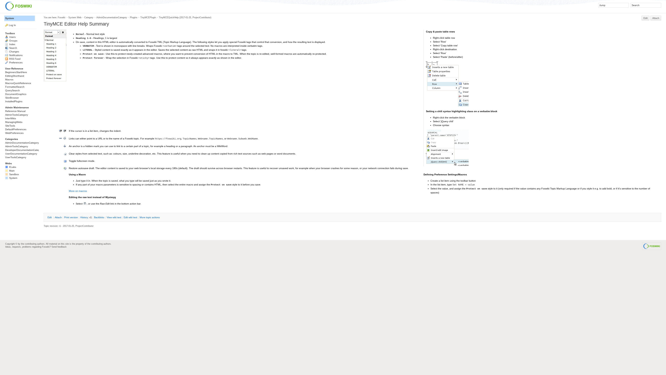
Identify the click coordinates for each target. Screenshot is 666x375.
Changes (13, 51)
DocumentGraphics (15, 94)
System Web (74, 17)
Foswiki (61, 17)
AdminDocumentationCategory (111, 17)
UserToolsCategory (15, 157)
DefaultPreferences (15, 129)
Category (88, 17)
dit (50, 217)
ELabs (12, 167)
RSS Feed (14, 58)
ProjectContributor (202, 17)
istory (84, 217)
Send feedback (59, 246)
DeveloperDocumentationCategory (24, 150)
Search (12, 48)
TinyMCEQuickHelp (169, 17)
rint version (71, 217)
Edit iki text (130, 217)
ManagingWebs (13, 122)
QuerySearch (12, 90)
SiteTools (10, 125)
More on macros (78, 191)
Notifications (15, 55)
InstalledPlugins (13, 101)
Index (11, 44)
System (9, 18)
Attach (655, 18)
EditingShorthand (14, 75)
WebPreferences (14, 133)
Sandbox (13, 174)
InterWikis (10, 118)
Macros (9, 79)
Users (12, 37)
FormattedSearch (14, 86)
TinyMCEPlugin (148, 17)
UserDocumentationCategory (21, 153)
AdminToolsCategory (16, 114)
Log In (12, 25)
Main (11, 170)
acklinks (99, 217)
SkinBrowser (12, 97)
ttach (58, 217)
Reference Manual (15, 111)
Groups (12, 40)
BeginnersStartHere (16, 72)
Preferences (15, 62)
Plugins (133, 17)
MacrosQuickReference (18, 83)
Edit (645, 18)
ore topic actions (150, 217)
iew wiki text (114, 217)
